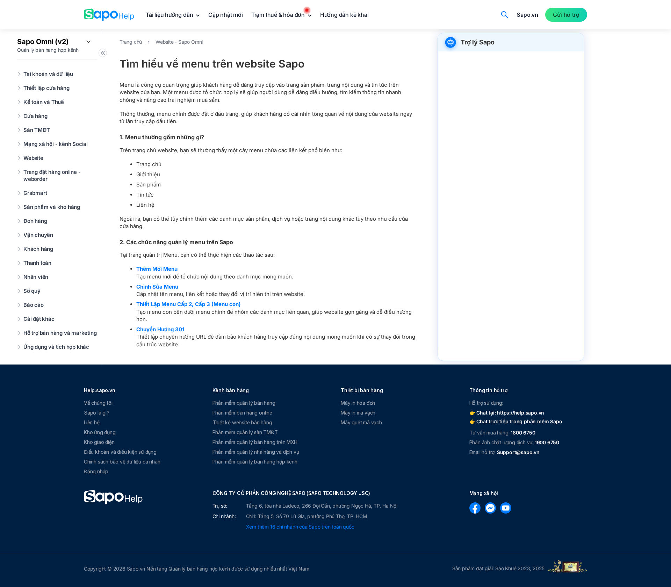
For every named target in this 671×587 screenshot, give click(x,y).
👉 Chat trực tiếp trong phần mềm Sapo (515, 421)
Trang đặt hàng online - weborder (51, 175)
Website (33, 158)
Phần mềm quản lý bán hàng (243, 403)
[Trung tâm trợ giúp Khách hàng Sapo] (109, 14)
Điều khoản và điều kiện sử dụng (120, 452)
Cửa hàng (35, 116)
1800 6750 (523, 433)
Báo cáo (33, 305)
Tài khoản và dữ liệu (48, 74)
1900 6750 (547, 442)
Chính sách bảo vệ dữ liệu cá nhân (122, 462)
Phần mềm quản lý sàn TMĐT (245, 432)
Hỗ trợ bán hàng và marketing (59, 333)
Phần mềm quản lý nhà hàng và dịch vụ (255, 452)
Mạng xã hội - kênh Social (55, 144)
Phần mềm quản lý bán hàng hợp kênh (254, 462)
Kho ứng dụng (100, 432)
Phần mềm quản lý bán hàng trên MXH (254, 442)
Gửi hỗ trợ (566, 14)
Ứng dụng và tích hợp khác (56, 347)
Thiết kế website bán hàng (242, 422)
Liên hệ (92, 422)
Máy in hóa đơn (358, 403)
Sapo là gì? (96, 413)
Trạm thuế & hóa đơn (278, 14)
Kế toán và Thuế (43, 102)
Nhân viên (35, 277)
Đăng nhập (96, 471)
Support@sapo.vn (518, 452)
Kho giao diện (99, 442)
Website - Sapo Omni (179, 42)
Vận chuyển (38, 235)
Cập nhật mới (225, 14)
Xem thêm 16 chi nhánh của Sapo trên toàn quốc (300, 527)
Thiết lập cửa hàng (46, 88)
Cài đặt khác (39, 319)
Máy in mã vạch (358, 413)
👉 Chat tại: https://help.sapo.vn (506, 413)
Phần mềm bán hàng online (242, 413)
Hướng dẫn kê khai (344, 14)
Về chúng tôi (98, 403)
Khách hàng (38, 249)
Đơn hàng (35, 221)
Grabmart (35, 193)
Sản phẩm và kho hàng (51, 207)
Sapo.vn (527, 14)
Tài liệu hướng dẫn (170, 14)
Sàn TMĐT (36, 130)
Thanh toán (37, 263)
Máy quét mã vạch (361, 422)
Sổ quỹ (32, 291)
